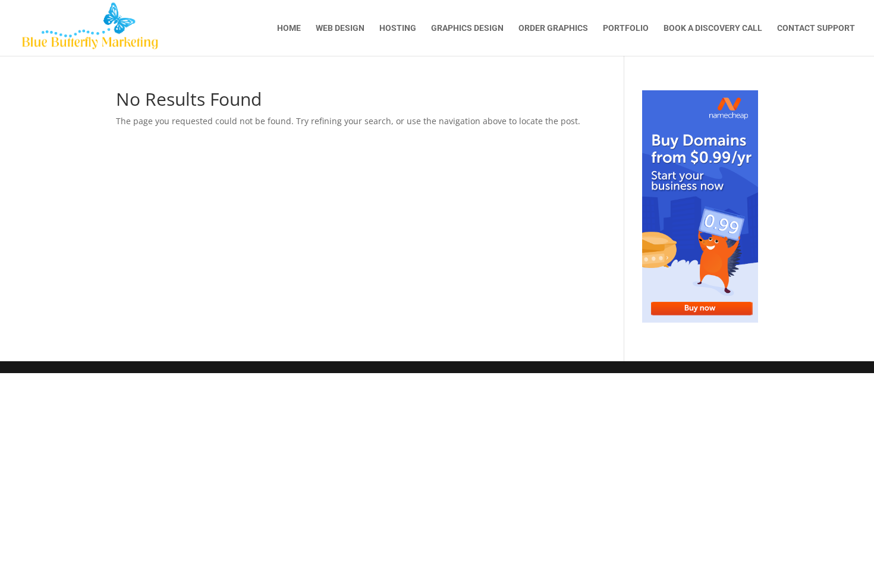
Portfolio (626, 28)
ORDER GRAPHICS (553, 28)
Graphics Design (467, 28)
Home (289, 28)
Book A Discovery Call (713, 28)
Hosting (397, 28)
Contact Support (816, 28)
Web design (340, 28)
